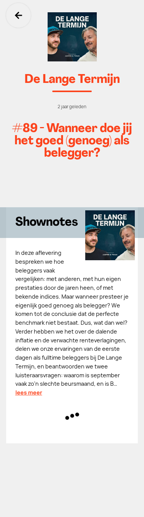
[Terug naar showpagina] (72, 36)
